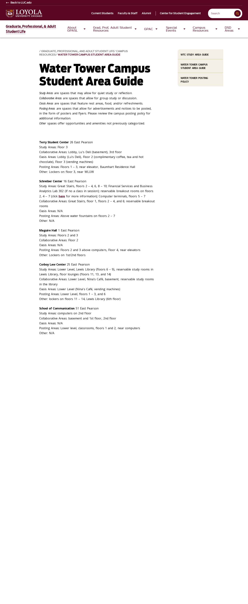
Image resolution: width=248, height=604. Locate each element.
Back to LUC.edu (21, 2)
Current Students (102, 13)
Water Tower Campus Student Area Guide (89, 55)
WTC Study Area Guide (195, 54)
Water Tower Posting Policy (194, 80)
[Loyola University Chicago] (24, 13)
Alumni (146, 13)
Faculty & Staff (128, 13)
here (62, 196)
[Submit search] (237, 13)
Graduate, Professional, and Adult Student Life (77, 51)
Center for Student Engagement (180, 13)
